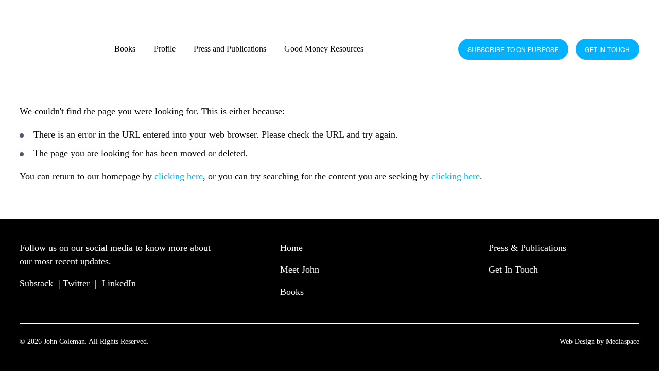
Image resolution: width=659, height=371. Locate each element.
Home (291, 248)
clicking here (178, 176)
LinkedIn (119, 283)
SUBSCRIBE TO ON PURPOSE (513, 49)
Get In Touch (513, 269)
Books (124, 48)
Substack (36, 283)
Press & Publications (527, 248)
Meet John (299, 269)
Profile (165, 48)
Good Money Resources (323, 48)
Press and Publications (230, 48)
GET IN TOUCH (607, 49)
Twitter (76, 283)
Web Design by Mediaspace (599, 341)
